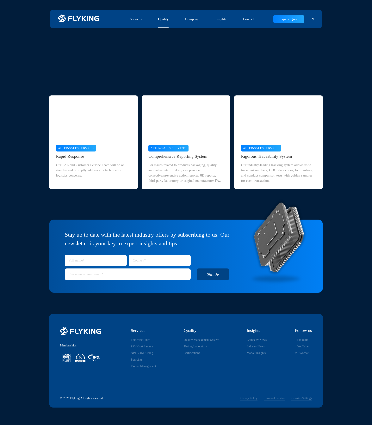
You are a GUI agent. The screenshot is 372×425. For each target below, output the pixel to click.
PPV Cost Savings (142, 346)
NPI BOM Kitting (142, 353)
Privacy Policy (248, 398)
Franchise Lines (140, 339)
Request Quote (288, 19)
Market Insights (256, 353)
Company (192, 19)
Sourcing (136, 359)
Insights (220, 19)
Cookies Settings (301, 398)
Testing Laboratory (195, 346)
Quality (163, 19)
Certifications (192, 353)
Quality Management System (201, 339)
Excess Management (143, 366)
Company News (257, 339)
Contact (248, 19)
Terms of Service (274, 398)
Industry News (256, 346)
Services (136, 19)
